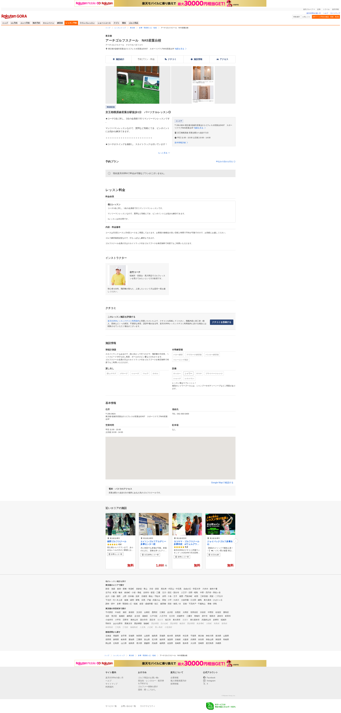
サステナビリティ (147, 706)
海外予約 (36, 23)
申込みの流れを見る (224, 161)
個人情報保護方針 (178, 680)
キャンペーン (48, 23)
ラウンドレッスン (87, 23)
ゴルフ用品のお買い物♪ (148, 677)
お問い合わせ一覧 (128, 706)
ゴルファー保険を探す (148, 686)
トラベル (326, 9)
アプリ (116, 23)
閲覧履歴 (296, 17)
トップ (5, 23)
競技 (124, 23)
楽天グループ (308, 9)
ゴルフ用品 (133, 23)
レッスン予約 (71, 23)
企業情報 (174, 677)
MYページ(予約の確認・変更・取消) (326, 17)
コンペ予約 (25, 23)
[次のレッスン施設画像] (236, 541)
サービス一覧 (111, 706)
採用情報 (174, 684)
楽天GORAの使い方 (314, 13)
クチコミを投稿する (221, 322)
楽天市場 (335, 9)
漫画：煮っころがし (147, 689)
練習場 (60, 23)
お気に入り (306, 17)
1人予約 (14, 23)
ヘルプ (325, 13)
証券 (318, 9)
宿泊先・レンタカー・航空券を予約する (151, 682)
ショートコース (104, 23)
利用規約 (109, 687)
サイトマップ (335, 13)
